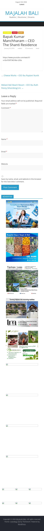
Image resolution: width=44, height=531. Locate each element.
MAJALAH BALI (22, 13)
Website (4, 164)
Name (4, 139)
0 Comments (29, 48)
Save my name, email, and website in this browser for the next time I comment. (21, 180)
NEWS (21, 33)
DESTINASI (7, 33)
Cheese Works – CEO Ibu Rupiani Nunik (20, 75)
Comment (6, 108)
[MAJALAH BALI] (3, 24)
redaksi (20, 48)
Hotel (37, 48)
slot (18, 522)
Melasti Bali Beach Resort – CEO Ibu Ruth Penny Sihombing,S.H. (19, 86)
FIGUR (15, 33)
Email (4, 151)
